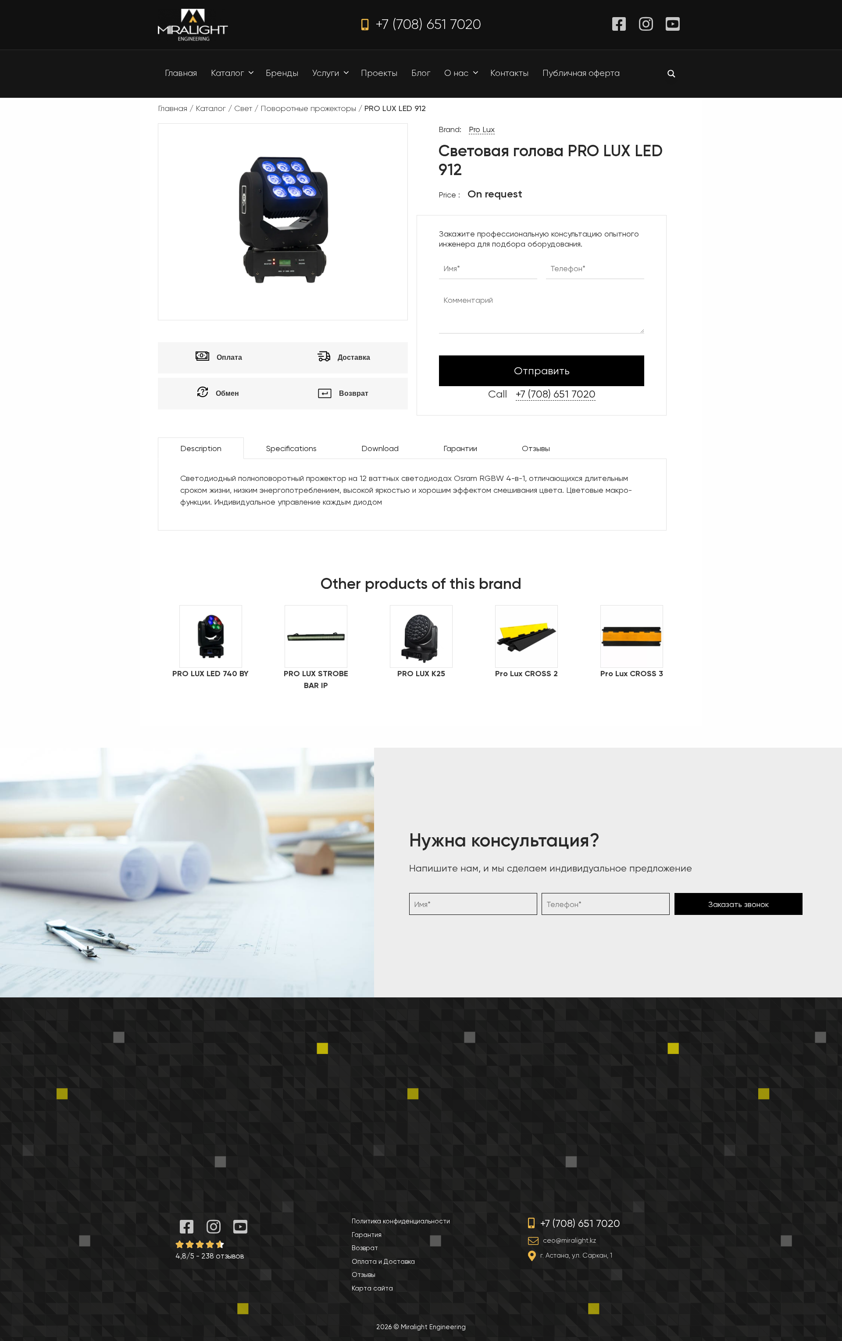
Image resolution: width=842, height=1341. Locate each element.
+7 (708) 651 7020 (426, 24)
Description (200, 448)
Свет (243, 108)
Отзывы (536, 448)
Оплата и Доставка (383, 1262)
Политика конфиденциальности (401, 1221)
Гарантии (460, 448)
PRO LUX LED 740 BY (210, 673)
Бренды (282, 73)
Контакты (509, 73)
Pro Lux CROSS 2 (526, 673)
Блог (420, 73)
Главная (181, 73)
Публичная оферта (581, 73)
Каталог (227, 73)
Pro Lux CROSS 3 (631, 673)
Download (380, 448)
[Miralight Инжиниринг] (193, 24)
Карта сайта (372, 1288)
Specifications (291, 448)
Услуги (325, 73)
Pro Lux (482, 129)
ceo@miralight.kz (569, 1240)
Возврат (365, 1248)
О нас (456, 73)
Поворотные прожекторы (308, 108)
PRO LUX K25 (421, 673)
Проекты (379, 73)
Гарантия (367, 1235)
